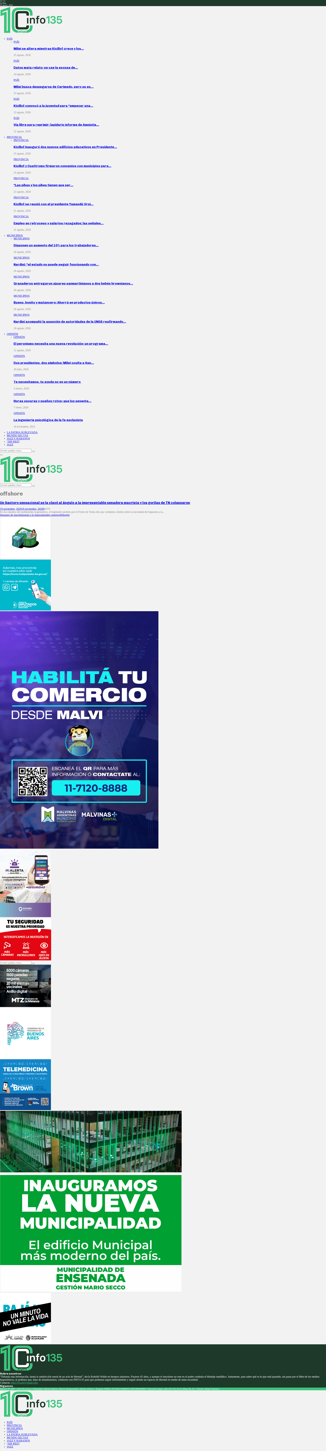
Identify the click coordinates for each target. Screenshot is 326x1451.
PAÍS (10, 38)
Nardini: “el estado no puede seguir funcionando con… (56, 264)
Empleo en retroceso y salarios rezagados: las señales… (59, 223)
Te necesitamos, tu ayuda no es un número (47, 382)
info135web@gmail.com (24, 1382)
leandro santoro (50, 515)
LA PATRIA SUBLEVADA (22, 432)
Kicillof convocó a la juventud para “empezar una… (53, 106)
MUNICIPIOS (15, 235)
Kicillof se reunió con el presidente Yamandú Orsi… (54, 204)
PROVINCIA (14, 137)
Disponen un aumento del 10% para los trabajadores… (56, 245)
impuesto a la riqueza (31, 515)
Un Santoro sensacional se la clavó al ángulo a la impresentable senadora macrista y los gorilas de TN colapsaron (95, 503)
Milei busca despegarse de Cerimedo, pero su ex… (54, 87)
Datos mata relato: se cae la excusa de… (46, 68)
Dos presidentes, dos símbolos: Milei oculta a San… (54, 363)
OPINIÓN (12, 334)
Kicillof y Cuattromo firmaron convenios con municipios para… (62, 166)
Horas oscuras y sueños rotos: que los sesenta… (52, 401)
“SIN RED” (13, 441)
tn (69, 515)
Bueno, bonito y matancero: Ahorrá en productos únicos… (59, 302)
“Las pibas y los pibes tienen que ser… (43, 185)
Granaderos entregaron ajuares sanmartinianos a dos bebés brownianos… (73, 283)
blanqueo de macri (10, 515)
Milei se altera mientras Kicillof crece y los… (49, 49)
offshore (63, 515)
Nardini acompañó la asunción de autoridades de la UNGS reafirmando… (70, 322)
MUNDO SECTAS (17, 435)
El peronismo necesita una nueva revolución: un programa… (61, 344)
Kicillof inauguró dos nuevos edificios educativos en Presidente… (65, 147)
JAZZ (10, 444)
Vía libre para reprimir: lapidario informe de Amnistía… (56, 125)
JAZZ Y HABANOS (18, 438)
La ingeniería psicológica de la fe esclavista (48, 420)
